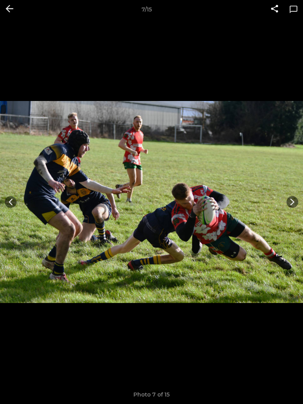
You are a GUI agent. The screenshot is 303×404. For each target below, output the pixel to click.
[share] (274, 9)
